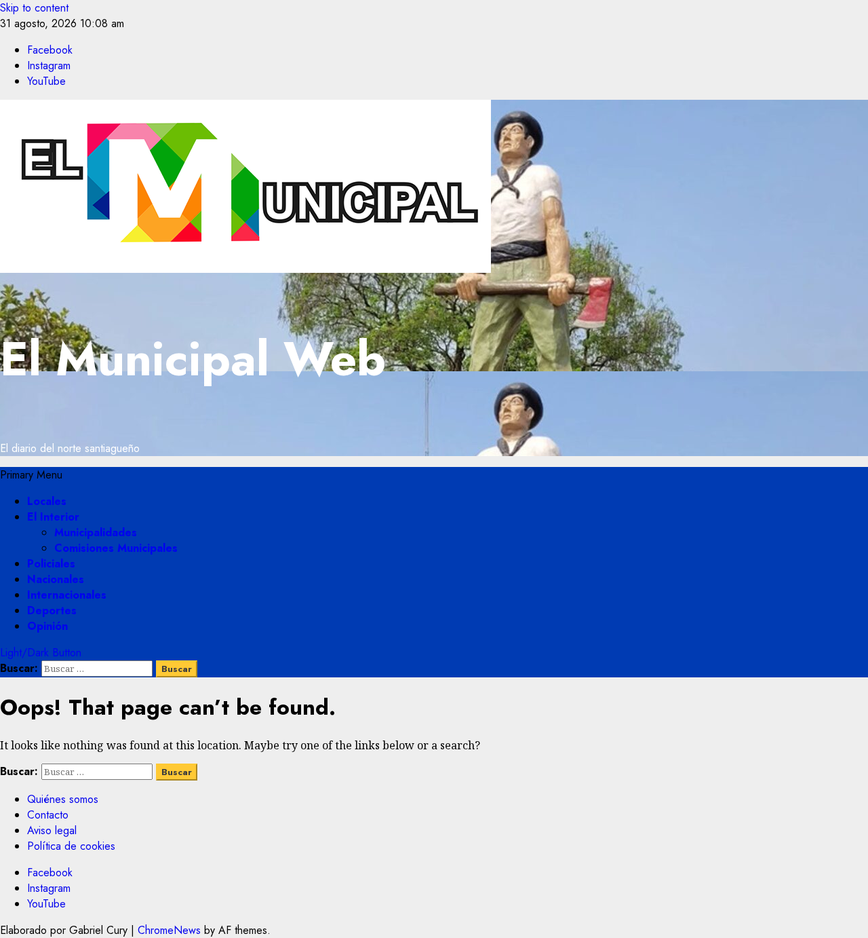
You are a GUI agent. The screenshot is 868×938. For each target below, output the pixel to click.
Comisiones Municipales (116, 548)
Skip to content (34, 8)
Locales (46, 501)
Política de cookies (71, 846)
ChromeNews (169, 930)
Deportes (52, 610)
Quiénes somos (62, 799)
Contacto (47, 815)
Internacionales (66, 595)
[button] (31, 475)
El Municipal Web (193, 358)
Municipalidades (95, 532)
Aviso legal (52, 830)
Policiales (51, 563)
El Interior (53, 517)
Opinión (47, 626)
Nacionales (55, 579)
